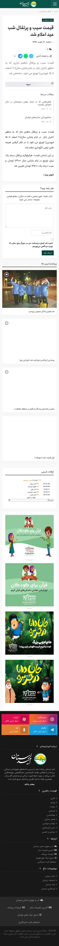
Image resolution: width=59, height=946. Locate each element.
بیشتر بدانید (29, 784)
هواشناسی (51, 815)
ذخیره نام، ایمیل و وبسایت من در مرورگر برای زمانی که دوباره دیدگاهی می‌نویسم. (31, 245)
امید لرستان (50, 884)
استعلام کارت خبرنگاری (47, 862)
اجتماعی (52, 811)
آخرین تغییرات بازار (45, 850)
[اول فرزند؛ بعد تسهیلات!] (29, 435)
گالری (53, 798)
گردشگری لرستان (48, 888)
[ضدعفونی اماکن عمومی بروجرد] (29, 289)
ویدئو (53, 802)
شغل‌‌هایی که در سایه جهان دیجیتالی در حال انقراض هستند (28, 103)
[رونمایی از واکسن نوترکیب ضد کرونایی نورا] (29, 338)
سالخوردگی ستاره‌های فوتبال (38, 117)
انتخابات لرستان (48, 880)
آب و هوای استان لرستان (43, 846)
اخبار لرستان (50, 876)
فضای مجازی (50, 819)
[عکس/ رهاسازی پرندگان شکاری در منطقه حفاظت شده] (29, 386)
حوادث (52, 806)
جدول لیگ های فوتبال (45, 858)
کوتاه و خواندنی (48, 20)
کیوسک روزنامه (47, 854)
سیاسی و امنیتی (48, 832)
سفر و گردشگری (48, 827)
